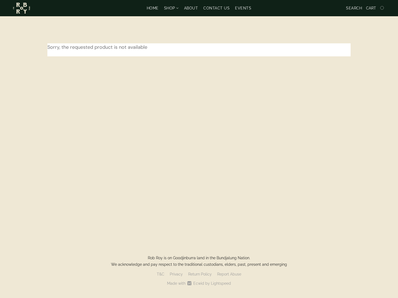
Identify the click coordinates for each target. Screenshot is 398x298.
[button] (21, 8)
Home (153, 8)
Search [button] (354, 8)
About (191, 8)
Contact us (216, 8)
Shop (170, 8)
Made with (199, 283)
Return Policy (200, 274)
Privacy (176, 274)
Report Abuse (229, 274)
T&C (160, 274)
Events (243, 8)
